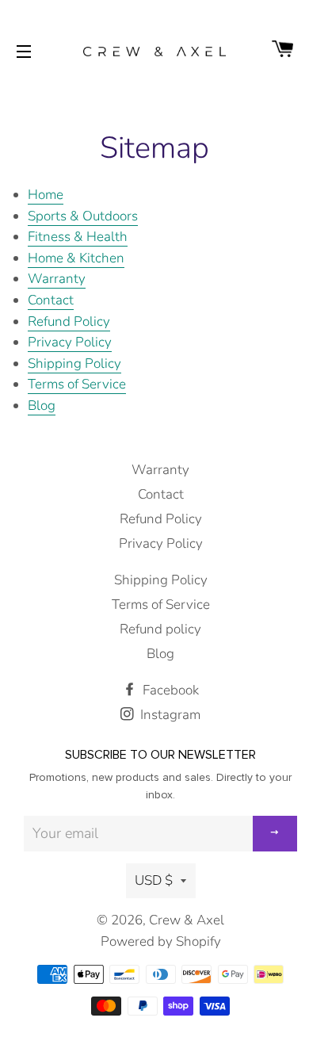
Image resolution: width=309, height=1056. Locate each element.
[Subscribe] (275, 833)
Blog (41, 405)
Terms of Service (77, 384)
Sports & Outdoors (83, 216)
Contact (51, 300)
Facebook (169, 690)
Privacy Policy (70, 342)
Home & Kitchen (76, 258)
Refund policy (160, 629)
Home (45, 195)
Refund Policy (69, 321)
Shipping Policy (74, 363)
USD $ (154, 880)
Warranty (57, 279)
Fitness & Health (78, 237)
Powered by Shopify (161, 941)
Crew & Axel (186, 920)
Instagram (168, 715)
